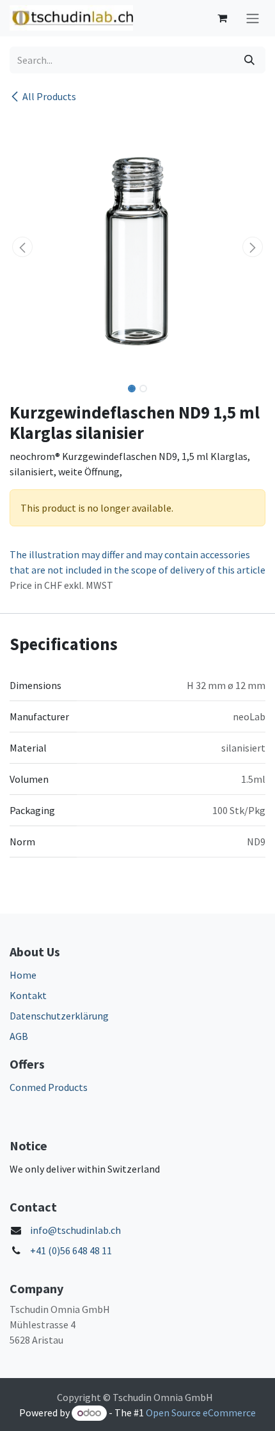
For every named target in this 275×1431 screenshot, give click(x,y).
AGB (19, 1036)
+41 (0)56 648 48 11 (71, 1250)
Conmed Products (49, 1087)
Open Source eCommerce (201, 1412)
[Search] (249, 60)
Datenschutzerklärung (59, 1015)
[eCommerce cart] (222, 18)
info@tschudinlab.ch (75, 1230)
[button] (22, 247)
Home (23, 974)
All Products (49, 96)
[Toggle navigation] (252, 18)
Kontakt (28, 995)
